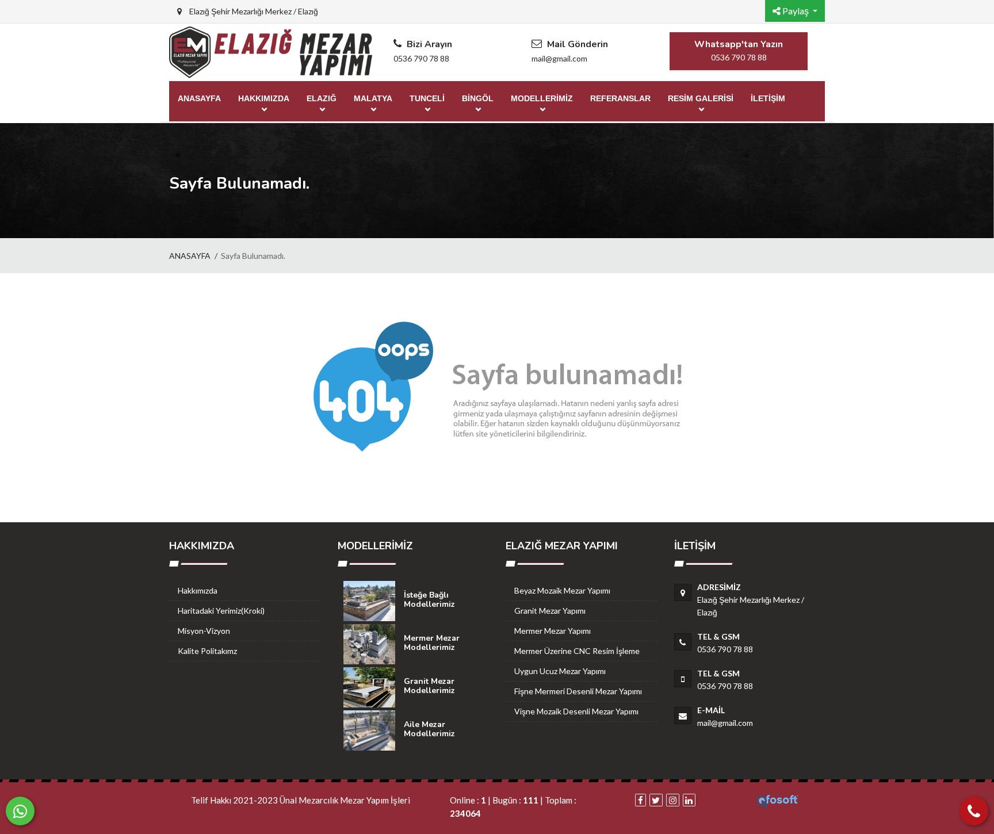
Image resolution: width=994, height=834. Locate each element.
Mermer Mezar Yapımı (552, 631)
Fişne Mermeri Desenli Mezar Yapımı (578, 691)
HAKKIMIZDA (263, 98)
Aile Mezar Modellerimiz (429, 729)
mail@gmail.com (559, 58)
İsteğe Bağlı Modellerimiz (429, 600)
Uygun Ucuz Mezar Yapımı (560, 671)
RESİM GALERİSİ (700, 98)
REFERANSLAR (620, 98)
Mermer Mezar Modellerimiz (432, 643)
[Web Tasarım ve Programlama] (778, 800)
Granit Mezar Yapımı (550, 610)
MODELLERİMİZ (542, 98)
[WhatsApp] (20, 811)
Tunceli (427, 98)
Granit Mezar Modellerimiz (429, 686)
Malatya (373, 98)
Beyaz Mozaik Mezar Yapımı (562, 590)
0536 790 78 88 (421, 58)
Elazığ (322, 98)
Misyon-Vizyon (204, 631)
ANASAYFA (199, 98)
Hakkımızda (197, 590)
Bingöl (478, 98)
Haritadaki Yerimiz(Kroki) (221, 610)
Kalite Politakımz (207, 651)
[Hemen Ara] (973, 811)
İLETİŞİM (768, 98)
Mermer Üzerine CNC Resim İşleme (577, 651)
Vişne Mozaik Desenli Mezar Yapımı (576, 711)
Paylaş (796, 10)
